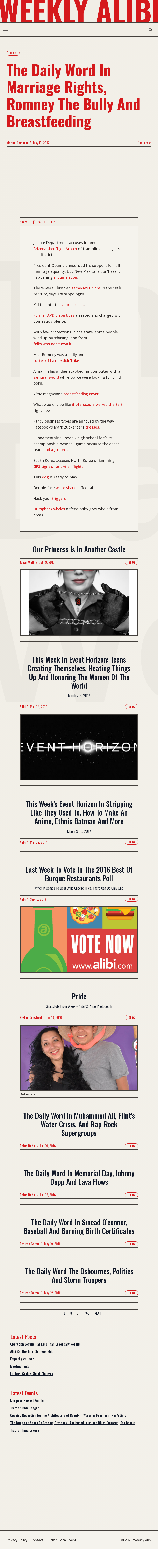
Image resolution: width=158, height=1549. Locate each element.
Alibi (23, 706)
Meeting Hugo (19, 1366)
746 (86, 1313)
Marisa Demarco (18, 142)
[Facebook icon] (34, 222)
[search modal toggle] (150, 30)
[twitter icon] (39, 222)
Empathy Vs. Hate (22, 1358)
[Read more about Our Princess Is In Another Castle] (79, 605)
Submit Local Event (61, 1540)
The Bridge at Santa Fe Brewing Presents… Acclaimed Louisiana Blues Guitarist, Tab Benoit (72, 1422)
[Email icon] (53, 222)
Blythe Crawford (31, 1017)
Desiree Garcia (30, 1243)
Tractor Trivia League (24, 1408)
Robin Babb (27, 1145)
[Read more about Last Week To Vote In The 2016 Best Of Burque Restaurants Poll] (79, 942)
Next (97, 1313)
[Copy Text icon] (46, 222)
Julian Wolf (27, 562)
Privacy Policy (17, 1540)
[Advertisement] (79, 182)
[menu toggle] (5, 29)
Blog (13, 53)
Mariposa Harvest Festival (27, 1400)
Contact (37, 1540)
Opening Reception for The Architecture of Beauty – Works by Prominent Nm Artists (68, 1415)
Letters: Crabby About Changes (31, 1373)
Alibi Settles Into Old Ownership (31, 1351)
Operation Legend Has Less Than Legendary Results (45, 1344)
